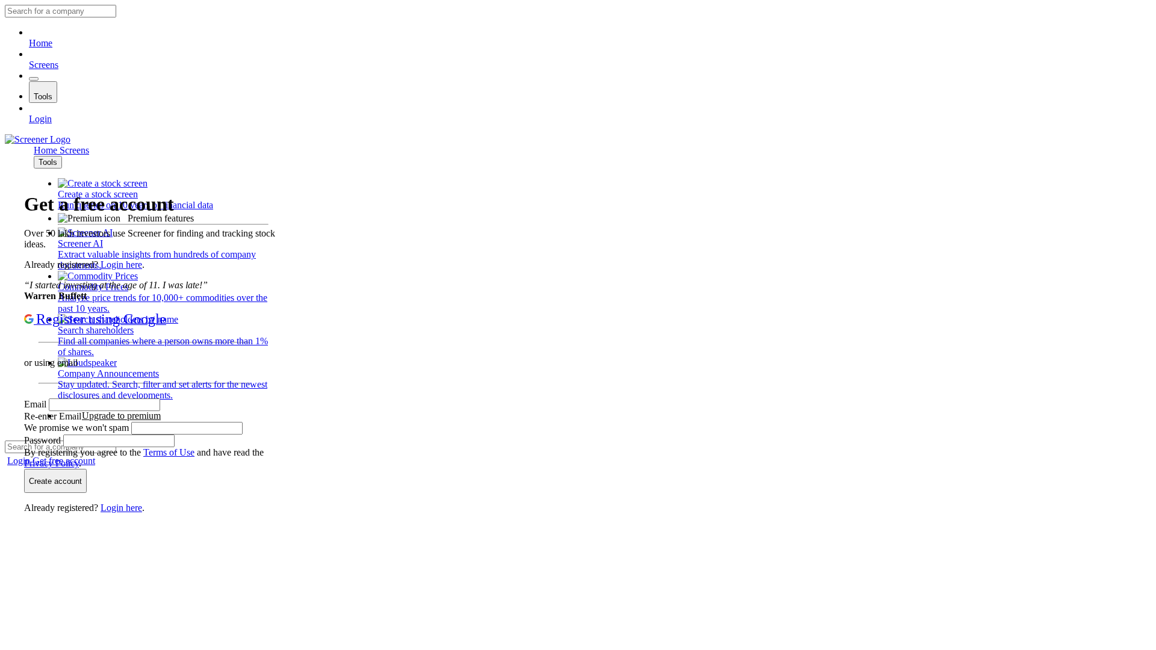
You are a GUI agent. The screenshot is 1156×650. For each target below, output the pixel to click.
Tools (43, 96)
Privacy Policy (51, 463)
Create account (55, 481)
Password (43, 440)
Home (40, 43)
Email (36, 404)
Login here (121, 264)
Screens (43, 65)
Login (40, 119)
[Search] (34, 79)
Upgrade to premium (121, 415)
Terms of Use (168, 452)
